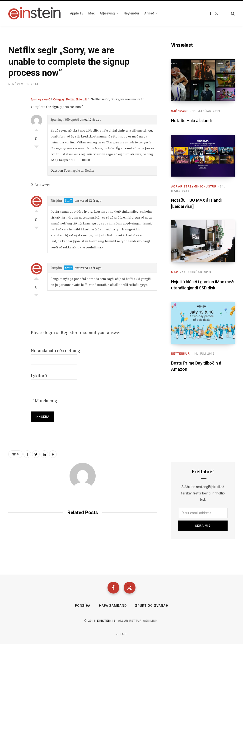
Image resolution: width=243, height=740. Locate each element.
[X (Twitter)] (130, 588)
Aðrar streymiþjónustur (193, 186)
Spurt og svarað (40, 99)
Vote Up (36, 129)
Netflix (89, 170)
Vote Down (36, 148)
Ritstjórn (56, 200)
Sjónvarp (180, 111)
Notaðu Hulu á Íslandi (191, 120)
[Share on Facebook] (13, 112)
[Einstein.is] (34, 13)
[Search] (231, 13)
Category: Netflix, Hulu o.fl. (70, 99)
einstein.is (106, 620)
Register (69, 332)
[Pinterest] (53, 454)
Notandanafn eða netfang (55, 350)
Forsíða (82, 606)
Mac (174, 272)
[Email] (13, 137)
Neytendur (180, 353)
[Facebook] (113, 588)
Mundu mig (45, 400)
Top (123, 634)
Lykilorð (39, 375)
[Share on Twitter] (13, 125)
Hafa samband (113, 606)
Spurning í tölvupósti (65, 119)
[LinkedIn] (44, 454)
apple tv (77, 170)
